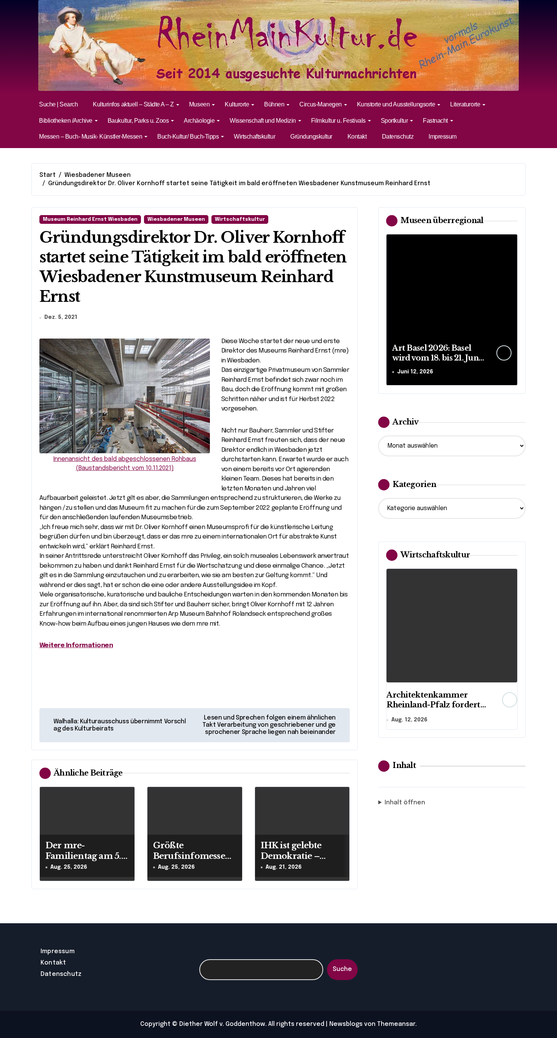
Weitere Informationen (76, 645)
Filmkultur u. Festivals (338, 120)
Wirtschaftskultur (254, 136)
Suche (342, 969)
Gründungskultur (311, 136)
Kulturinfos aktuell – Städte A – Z (133, 104)
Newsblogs (346, 1024)
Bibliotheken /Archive (65, 120)
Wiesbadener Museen (176, 219)
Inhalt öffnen (405, 802)
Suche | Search (58, 104)
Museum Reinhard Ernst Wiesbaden (90, 219)
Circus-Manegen (320, 104)
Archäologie (199, 120)
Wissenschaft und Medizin (263, 120)
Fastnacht (435, 120)
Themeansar (396, 1024)
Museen (199, 104)
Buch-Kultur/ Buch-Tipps (188, 136)
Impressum (443, 136)
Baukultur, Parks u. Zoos (138, 120)
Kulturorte (237, 104)
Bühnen (274, 104)
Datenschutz (398, 136)
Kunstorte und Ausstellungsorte (396, 104)
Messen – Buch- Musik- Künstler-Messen (90, 136)
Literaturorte (465, 104)
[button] (510, 309)
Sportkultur (394, 120)
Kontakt (357, 136)
